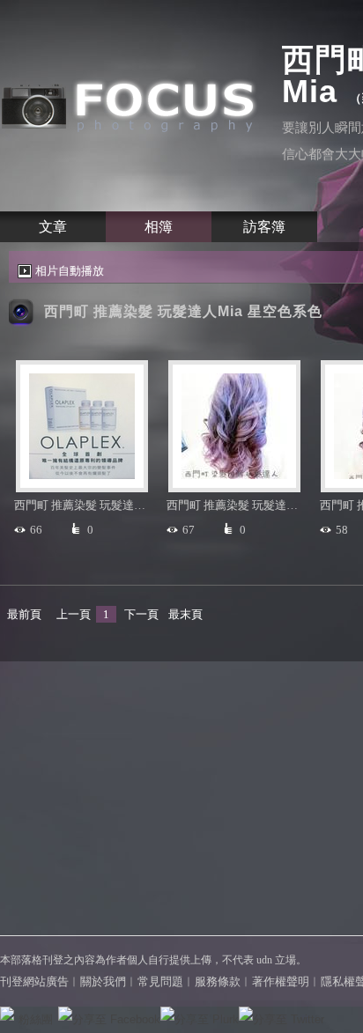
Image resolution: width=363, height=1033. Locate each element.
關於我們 (103, 981)
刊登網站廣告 (34, 981)
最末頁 (185, 614)
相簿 (158, 226)
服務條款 (218, 981)
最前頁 (24, 614)
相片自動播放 (69, 270)
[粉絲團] (7, 1014)
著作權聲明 (280, 981)
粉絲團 (36, 1019)
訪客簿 (264, 226)
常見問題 (160, 981)
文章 (53, 226)
